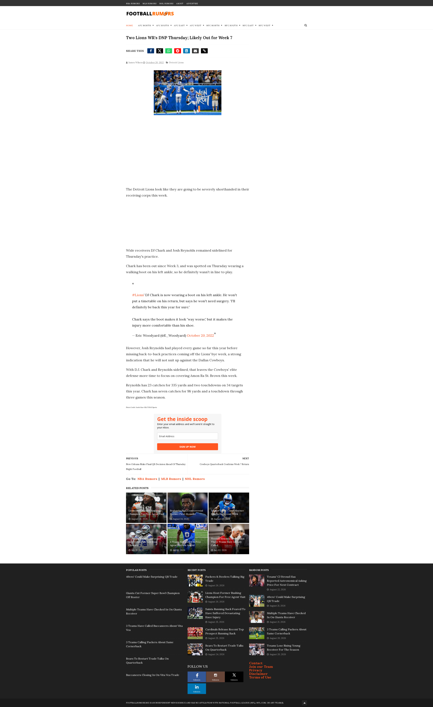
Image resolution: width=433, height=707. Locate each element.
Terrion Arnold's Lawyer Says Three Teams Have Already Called (227, 542)
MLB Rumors (149, 3)
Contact (256, 663)
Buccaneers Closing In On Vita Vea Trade (152, 675)
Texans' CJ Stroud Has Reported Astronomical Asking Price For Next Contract (287, 580)
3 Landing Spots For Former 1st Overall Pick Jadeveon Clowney (145, 542)
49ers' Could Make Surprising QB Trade (151, 576)
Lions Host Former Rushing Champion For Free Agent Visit (146, 512)
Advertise (192, 3)
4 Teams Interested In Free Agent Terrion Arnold (185, 543)
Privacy (255, 670)
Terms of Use (260, 677)
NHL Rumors (166, 3)
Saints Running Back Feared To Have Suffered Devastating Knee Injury (225, 613)
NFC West (264, 25)
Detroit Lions (176, 62)
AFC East (179, 25)
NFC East (248, 25)
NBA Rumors (133, 3)
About (179, 3)
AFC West (195, 25)
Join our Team (261, 666)
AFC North (144, 25)
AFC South (162, 25)
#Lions (138, 295)
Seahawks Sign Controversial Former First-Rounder (186, 512)
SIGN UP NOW (187, 446)
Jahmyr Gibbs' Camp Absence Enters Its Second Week (227, 512)
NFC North (213, 25)
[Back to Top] (304, 702)
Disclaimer (258, 674)
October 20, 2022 (200, 335)
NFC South (231, 25)
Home (129, 25)
